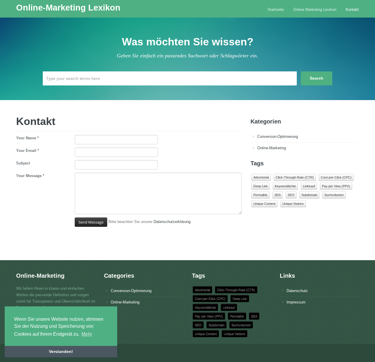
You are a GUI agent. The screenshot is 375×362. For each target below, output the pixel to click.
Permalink (260, 195)
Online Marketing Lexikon (314, 9)
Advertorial (261, 177)
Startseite (275, 9)
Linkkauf (309, 186)
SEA (278, 195)
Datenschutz (297, 291)
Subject (23, 163)
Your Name (27, 138)
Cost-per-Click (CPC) (336, 177)
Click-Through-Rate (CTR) (295, 177)
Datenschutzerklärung (172, 221)
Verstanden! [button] (61, 351)
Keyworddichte (285, 186)
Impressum (296, 302)
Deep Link (260, 186)
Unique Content (264, 203)
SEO (291, 195)
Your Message (30, 176)
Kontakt (352, 9)
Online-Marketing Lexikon (68, 7)
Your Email (27, 150)
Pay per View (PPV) (336, 186)
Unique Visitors (293, 203)
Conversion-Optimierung (277, 136)
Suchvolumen (334, 195)
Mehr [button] (86, 334)
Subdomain (309, 195)
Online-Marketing (271, 148)
